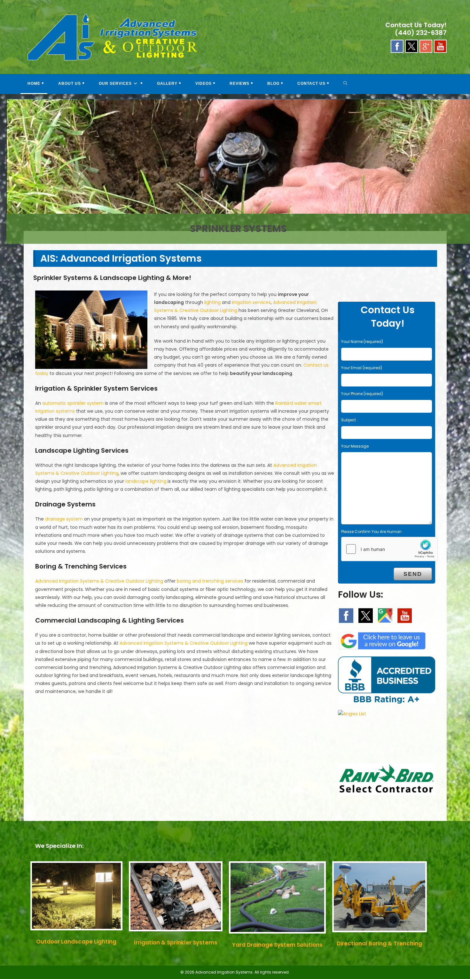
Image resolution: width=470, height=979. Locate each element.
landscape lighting (145, 481)
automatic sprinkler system (73, 403)
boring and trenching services (210, 581)
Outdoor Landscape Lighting (76, 941)
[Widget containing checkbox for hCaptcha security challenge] (389, 549)
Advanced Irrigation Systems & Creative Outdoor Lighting (99, 581)
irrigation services (251, 302)
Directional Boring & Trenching (379, 943)
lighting (212, 302)
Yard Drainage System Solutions (277, 945)
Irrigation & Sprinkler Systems (175, 942)
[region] (235, 107)
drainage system (64, 519)
